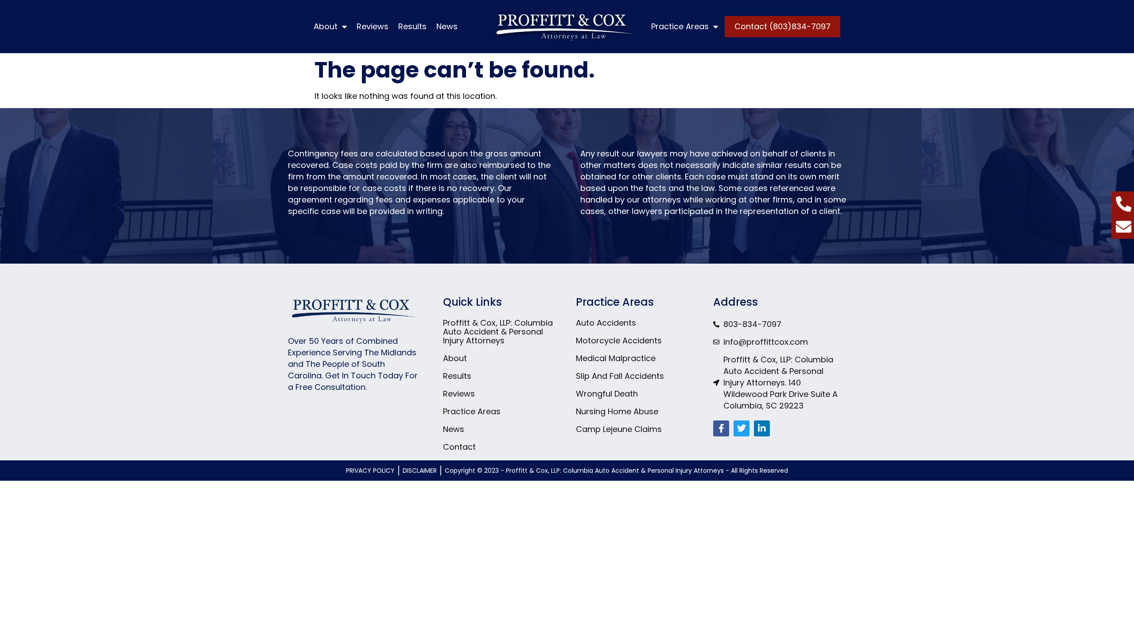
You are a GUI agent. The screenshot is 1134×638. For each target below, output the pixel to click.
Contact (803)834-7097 (782, 26)
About (326, 26)
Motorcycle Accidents (619, 340)
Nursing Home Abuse (617, 411)
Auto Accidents (606, 323)
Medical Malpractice (616, 358)
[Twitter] (742, 428)
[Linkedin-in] (762, 428)
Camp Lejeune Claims (619, 429)
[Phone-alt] (1123, 203)
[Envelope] (1123, 226)
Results (412, 26)
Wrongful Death (607, 393)
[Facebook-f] (721, 428)
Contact (459, 447)
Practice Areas (680, 26)
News (447, 26)
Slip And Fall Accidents (620, 376)
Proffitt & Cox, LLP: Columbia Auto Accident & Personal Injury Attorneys (498, 332)
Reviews (372, 26)
